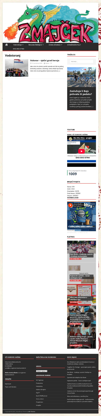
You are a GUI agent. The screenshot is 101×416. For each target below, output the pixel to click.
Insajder (38, 405)
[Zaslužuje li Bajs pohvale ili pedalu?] (81, 77)
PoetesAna (39, 383)
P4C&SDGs (39, 386)
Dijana (47, 63)
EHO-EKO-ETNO (18, 49)
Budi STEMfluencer (41, 396)
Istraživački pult (74, 45)
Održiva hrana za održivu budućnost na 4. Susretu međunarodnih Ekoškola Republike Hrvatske (80, 386)
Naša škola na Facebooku (46, 357)
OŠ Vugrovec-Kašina (72, 232)
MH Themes (32, 411)
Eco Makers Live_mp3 (83, 232)
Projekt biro (39, 402)
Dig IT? (38, 393)
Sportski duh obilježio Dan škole (76, 377)
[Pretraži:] (82, 61)
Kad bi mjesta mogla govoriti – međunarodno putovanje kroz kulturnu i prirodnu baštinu (80, 318)
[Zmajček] (51, 41)
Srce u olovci (40, 399)
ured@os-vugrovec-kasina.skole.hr (15, 368)
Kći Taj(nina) (39, 380)
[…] (59, 71)
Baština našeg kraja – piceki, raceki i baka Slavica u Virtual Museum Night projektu (81, 340)
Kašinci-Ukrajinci (41, 389)
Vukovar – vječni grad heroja (44, 60)
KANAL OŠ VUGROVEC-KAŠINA (77, 135)
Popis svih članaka (10, 387)
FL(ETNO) (70, 237)
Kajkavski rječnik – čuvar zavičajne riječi (80, 277)
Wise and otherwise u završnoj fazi (78, 298)
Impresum (8, 384)
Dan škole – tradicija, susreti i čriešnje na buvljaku (81, 255)
